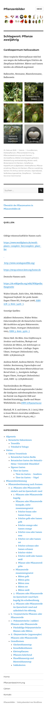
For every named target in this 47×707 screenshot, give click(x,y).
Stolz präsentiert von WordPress (29, 702)
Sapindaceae (37, 171)
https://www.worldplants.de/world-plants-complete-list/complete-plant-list (22, 246)
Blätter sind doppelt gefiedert (27, 158)
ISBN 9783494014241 (31, 403)
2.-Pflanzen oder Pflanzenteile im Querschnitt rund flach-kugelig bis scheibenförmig (28, 597)
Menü (39, 9)
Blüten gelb (23, 576)
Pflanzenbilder (14, 9)
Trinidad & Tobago (20, 447)
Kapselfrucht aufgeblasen (14, 166)
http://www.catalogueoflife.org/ (19, 263)
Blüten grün (24, 580)
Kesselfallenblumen (22, 648)
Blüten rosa (23, 583)
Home (7, 677)
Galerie (21, 150)
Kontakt (7, 694)
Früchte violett (25, 552)
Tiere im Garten (20, 470)
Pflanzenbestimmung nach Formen (18, 155)
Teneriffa (15, 443)
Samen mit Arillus (11, 171)
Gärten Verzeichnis (17, 453)
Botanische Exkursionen (20, 440)
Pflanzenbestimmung (25, 153)
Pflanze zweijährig (35, 168)
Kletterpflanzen (10, 153)
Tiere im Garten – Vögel (27, 477)
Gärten (9, 450)
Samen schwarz (24, 171)
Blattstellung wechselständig (15, 160)
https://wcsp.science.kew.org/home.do (22, 270)
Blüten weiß (32, 160)
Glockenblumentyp (22, 644)
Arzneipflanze (9, 158)
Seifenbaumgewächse (12, 173)
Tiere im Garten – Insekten (29, 474)
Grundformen (32, 150)
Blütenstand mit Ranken (13, 163)
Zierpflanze (26, 173)
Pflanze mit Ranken (19, 168)
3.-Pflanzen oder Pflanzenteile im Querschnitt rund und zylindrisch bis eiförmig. (28, 607)
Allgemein (11, 436)
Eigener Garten (18, 467)
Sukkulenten (19, 665)
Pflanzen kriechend (22, 655)
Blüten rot (23, 586)
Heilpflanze (28, 163)
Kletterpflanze (30, 166)
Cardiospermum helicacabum (21, 49)
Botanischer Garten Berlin (23, 457)
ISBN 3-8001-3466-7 (19, 331)
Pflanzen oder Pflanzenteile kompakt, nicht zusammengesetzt (29, 504)
